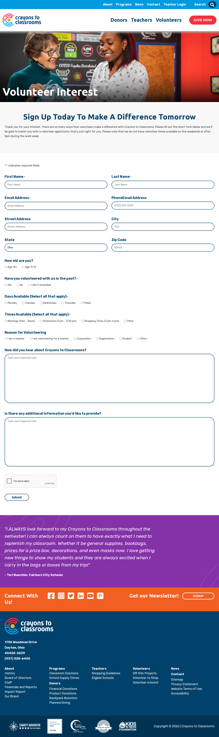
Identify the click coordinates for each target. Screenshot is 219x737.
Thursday (70, 302)
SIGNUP (198, 596)
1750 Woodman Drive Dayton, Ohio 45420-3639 (21, 647)
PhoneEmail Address (129, 198)
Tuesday (30, 302)
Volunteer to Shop (145, 678)
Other (130, 321)
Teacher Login (175, 4)
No (21, 284)
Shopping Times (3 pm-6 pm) (101, 321)
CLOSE (46, 4)
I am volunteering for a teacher (50, 338)
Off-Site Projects (145, 673)
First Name (15, 177)
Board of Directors (18, 678)
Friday (87, 302)
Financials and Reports (21, 687)
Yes (10, 284)
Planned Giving (59, 703)
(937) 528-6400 (17, 658)
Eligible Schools (103, 678)
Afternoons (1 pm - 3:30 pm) (59, 321)
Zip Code (119, 240)
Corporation (84, 338)
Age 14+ (12, 267)
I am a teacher (16, 338)
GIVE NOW (203, 20)
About (108, 4)
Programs (124, 4)
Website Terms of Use (186, 689)
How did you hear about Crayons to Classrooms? (45, 350)
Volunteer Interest (145, 682)
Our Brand (12, 696)
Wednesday (49, 302)
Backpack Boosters (63, 698)
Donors (119, 20)
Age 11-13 (30, 267)
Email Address (17, 198)
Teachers (141, 20)
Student (127, 338)
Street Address (18, 219)
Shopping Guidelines (106, 673)
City (115, 219)
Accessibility (180, 693)
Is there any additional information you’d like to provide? (53, 413)
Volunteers (169, 20)
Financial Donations (63, 689)
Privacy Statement (184, 684)
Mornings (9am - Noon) (21, 321)
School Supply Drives (64, 678)
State (9, 240)
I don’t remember (41, 284)
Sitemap (177, 679)
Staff (8, 682)
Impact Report (15, 692)
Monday (12, 302)
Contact (153, 4)
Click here (27, 36)
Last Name (121, 177)
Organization (106, 338)
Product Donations (62, 693)
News (139, 4)
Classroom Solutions (63, 673)
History (10, 673)
